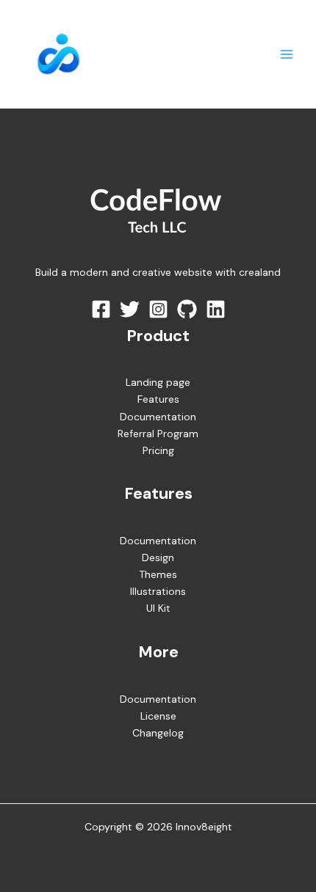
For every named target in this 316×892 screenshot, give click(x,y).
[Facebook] (101, 309)
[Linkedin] (216, 309)
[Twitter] (130, 309)
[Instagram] (158, 309)
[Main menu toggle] (286, 55)
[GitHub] (187, 309)
